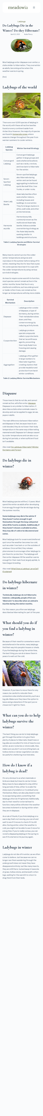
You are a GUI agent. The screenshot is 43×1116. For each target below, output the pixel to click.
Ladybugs (22, 21)
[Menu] (34, 7)
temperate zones (19, 134)
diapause (32, 403)
